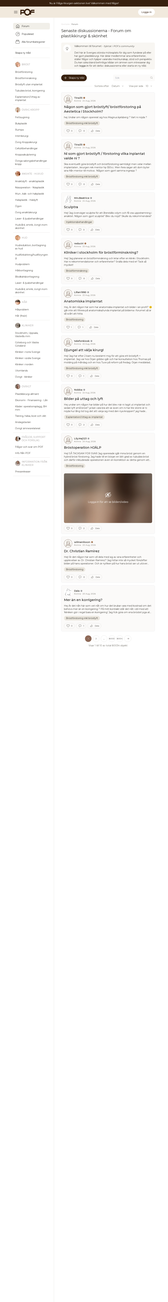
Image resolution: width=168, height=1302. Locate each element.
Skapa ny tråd (76, 77)
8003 (112, 638)
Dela (98, 131)
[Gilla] (68, 131)
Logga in (146, 12)
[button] (104, 638)
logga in (84, 65)
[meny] (16, 12)
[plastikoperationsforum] (25, 12)
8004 (120, 638)
